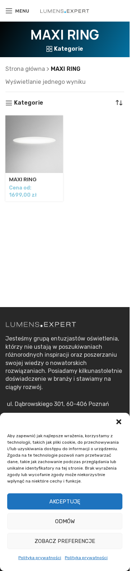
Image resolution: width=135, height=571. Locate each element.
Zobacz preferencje (65, 541)
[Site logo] (65, 10)
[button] (118, 421)
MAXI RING (23, 179)
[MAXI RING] (34, 144)
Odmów (65, 521)
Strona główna (25, 68)
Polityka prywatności (39, 557)
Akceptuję (64, 501)
